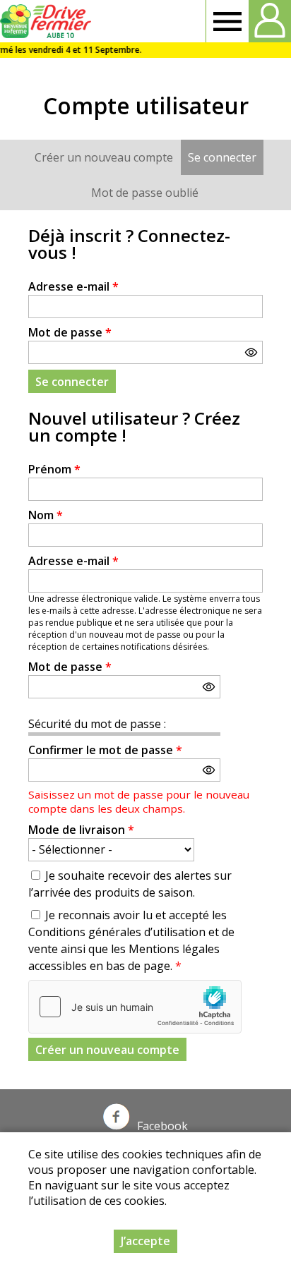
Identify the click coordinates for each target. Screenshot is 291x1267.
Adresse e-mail (73, 286)
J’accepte (145, 1241)
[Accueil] (47, 21)
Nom (45, 515)
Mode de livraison (81, 829)
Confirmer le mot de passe (105, 750)
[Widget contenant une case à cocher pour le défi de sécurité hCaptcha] (135, 1006)
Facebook (162, 1126)
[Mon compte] (270, 21)
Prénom (54, 469)
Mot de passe (70, 332)
